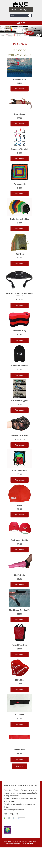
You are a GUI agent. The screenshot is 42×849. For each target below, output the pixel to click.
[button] (19, 23)
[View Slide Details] (21, 31)
